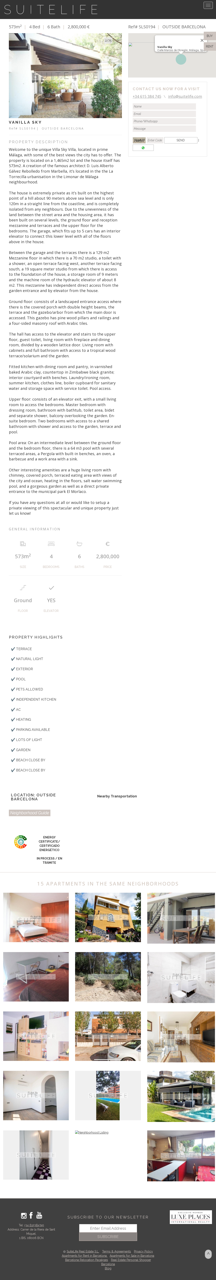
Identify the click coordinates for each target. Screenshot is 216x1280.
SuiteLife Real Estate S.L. (83, 1251)
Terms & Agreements (116, 1251)
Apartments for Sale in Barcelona (132, 1255)
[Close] (202, 40)
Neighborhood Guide (29, 812)
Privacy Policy (143, 1251)
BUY (209, 36)
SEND (181, 140)
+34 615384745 (34, 1225)
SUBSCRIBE (108, 1236)
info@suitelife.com (185, 96)
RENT (210, 46)
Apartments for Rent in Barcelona (85, 1255)
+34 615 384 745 (147, 96)
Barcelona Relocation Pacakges (86, 1260)
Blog (108, 1268)
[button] (181, 59)
